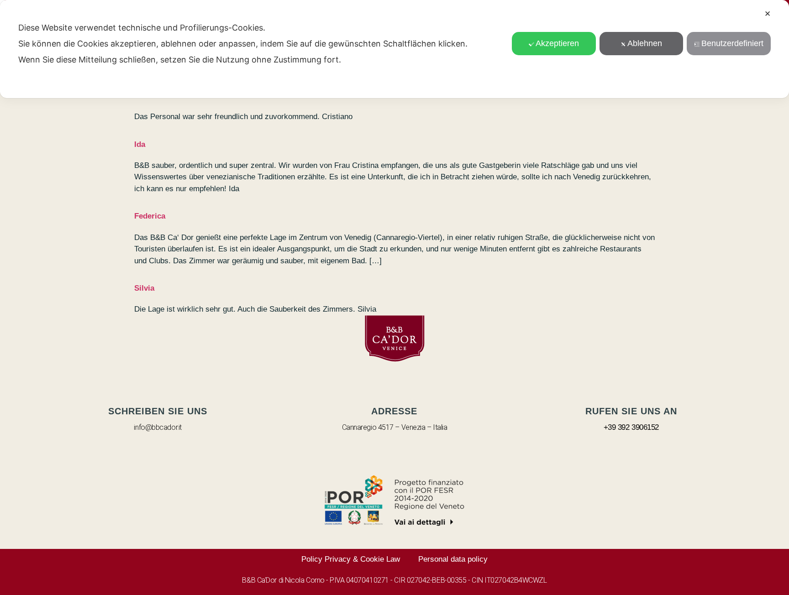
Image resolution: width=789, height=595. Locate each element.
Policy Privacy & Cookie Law (350, 559)
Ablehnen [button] (644, 43)
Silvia (144, 288)
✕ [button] (767, 14)
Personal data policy (453, 559)
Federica (149, 216)
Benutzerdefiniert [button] (732, 43)
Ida (139, 144)
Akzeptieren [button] (557, 43)
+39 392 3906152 (631, 427)
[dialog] (394, 49)
